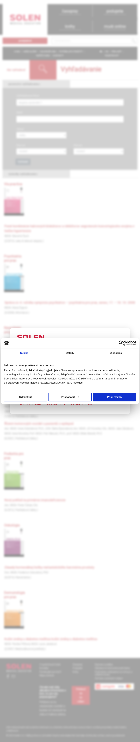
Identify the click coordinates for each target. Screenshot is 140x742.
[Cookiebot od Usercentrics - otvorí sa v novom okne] (121, 343)
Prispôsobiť (68, 396)
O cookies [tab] (116, 352)
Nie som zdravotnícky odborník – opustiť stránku (56, 404)
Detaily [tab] (70, 352)
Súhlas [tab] (24, 352)
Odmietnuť (25, 396)
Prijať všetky (114, 396)
